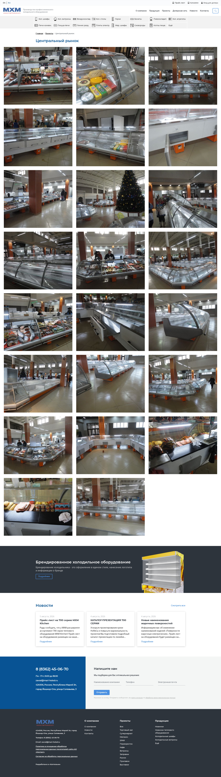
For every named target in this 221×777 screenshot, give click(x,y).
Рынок (123, 758)
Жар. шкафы (121, 25)
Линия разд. (83, 25)
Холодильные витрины (166, 740)
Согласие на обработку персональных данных (57, 756)
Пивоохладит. (160, 19)
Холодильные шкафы (165, 736)
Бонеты (138, 19)
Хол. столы (101, 19)
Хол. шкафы (44, 19)
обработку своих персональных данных (160, 698)
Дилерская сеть (180, 11)
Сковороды (139, 25)
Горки (118, 19)
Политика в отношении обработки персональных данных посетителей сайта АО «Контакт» (56, 749)
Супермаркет (126, 733)
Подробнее (44, 576)
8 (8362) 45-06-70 (52, 669)
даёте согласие (137, 698)
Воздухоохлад (83, 19)
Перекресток (126, 744)
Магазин (124, 737)
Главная (39, 33)
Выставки (124, 765)
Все (121, 726)
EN (4, 3)
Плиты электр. (103, 25)
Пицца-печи (64, 25)
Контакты (204, 11)
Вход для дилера (210, 3)
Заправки (124, 754)
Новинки (159, 726)
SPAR (122, 740)
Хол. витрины (64, 19)
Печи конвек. (45, 25)
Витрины (124, 751)
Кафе (122, 747)
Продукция (154, 11)
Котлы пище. (160, 25)
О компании (141, 11)
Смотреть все (178, 605)
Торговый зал (126, 730)
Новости (193, 11)
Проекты (166, 11)
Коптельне (55, 764)
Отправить (101, 692)
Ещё (171, 25)
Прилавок (124, 761)
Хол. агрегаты (179, 19)
